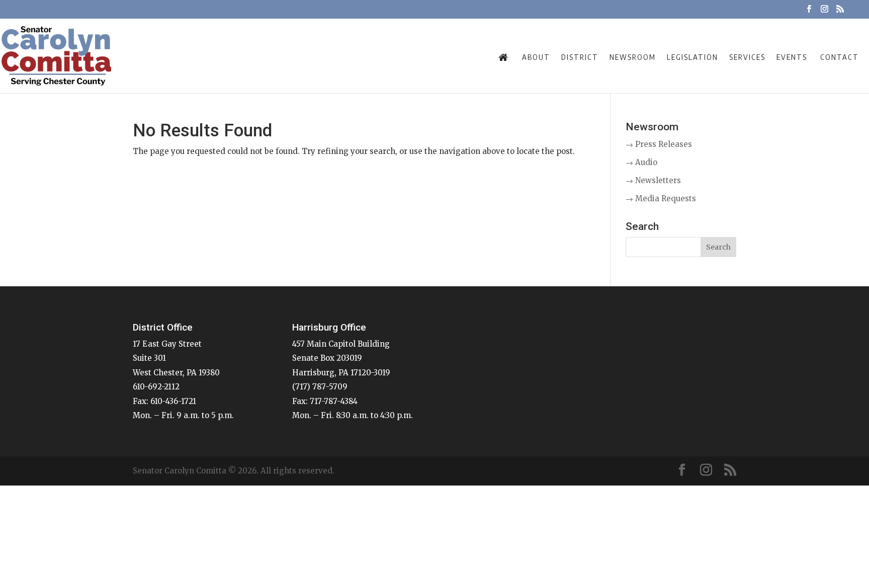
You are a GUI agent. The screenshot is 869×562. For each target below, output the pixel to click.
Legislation (692, 56)
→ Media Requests (661, 198)
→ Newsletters (653, 180)
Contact (839, 56)
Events (791, 56)
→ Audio (641, 162)
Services (747, 56)
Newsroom (633, 56)
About (536, 56)
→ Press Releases (659, 144)
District (579, 56)
